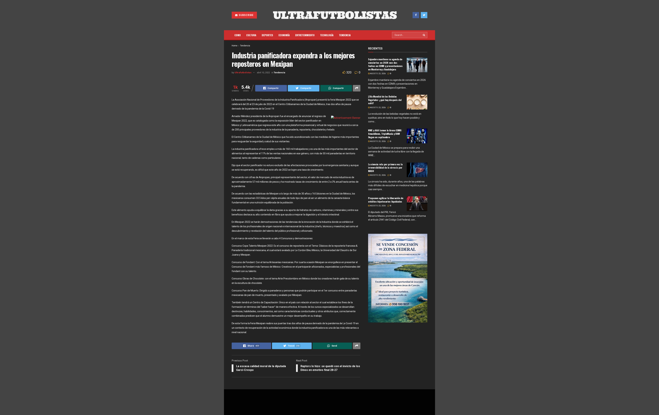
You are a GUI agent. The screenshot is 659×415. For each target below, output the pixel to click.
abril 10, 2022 (263, 72)
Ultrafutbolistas (243, 72)
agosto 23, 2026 (378, 73)
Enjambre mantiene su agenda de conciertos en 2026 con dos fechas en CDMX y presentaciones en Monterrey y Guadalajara (385, 64)
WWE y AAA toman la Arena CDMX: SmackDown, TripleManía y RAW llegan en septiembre (385, 133)
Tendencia (345, 35)
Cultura (251, 35)
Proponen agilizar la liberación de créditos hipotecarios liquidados (385, 199)
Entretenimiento (305, 35)
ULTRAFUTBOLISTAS (335, 15)
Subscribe (245, 15)
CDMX (237, 35)
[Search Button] (424, 35)
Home (234, 45)
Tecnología (326, 35)
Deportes (267, 35)
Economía (284, 35)
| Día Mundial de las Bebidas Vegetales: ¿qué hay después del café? (384, 100)
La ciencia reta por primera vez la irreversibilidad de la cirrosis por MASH (385, 167)
